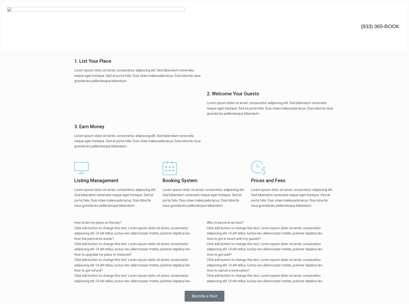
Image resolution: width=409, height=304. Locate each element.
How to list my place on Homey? (97, 223)
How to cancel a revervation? (228, 270)
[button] (138, 222)
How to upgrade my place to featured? (103, 254)
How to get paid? (219, 254)
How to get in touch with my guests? (234, 239)
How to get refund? (88, 270)
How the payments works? (94, 239)
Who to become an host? (225, 223)
